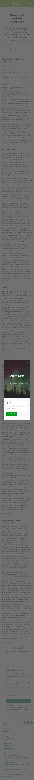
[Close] (27, 362)
